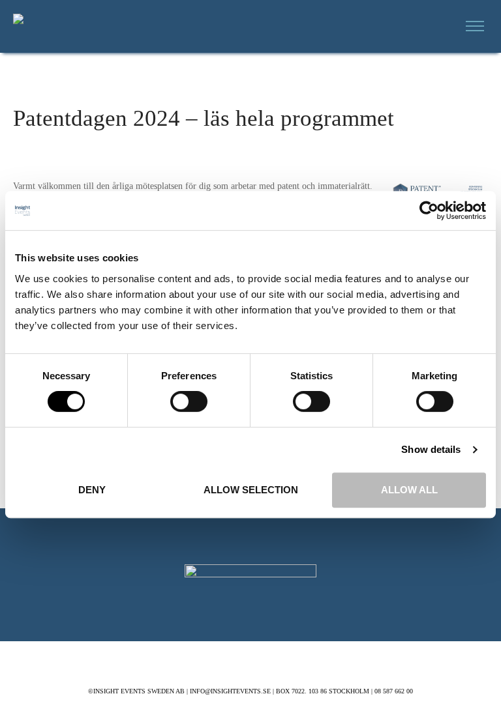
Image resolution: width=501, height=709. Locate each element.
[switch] (188, 401)
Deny (92, 489)
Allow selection (251, 489)
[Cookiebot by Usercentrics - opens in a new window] (429, 210)
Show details (431, 449)
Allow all (409, 489)
